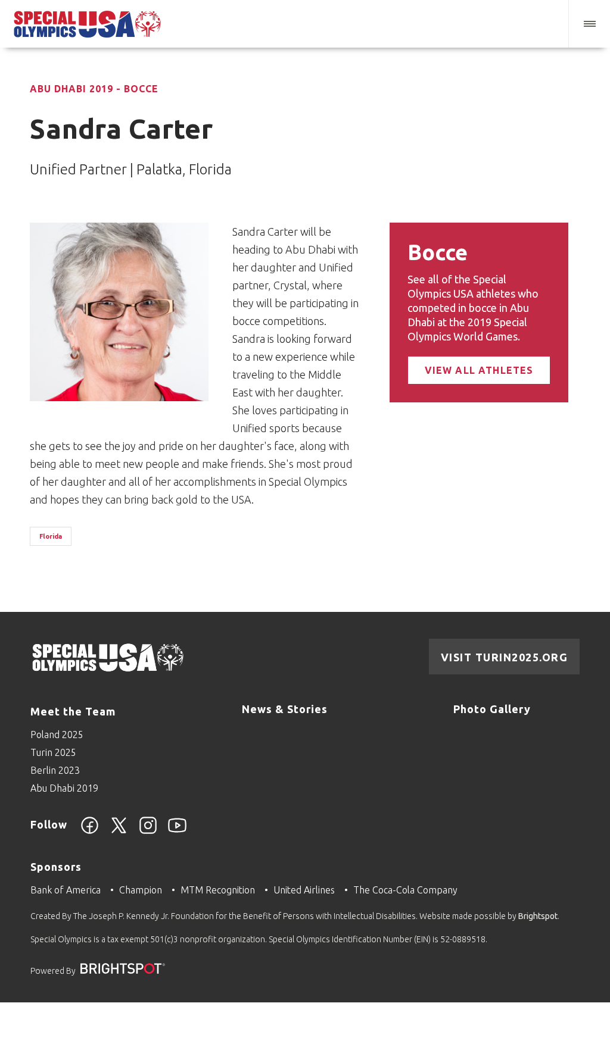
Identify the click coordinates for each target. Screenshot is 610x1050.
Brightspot (538, 916)
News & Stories (285, 709)
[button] (589, 24)
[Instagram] (148, 832)
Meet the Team (73, 711)
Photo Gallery (492, 709)
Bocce (437, 252)
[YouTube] (177, 832)
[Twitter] (118, 832)
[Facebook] (89, 832)
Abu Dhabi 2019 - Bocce (94, 88)
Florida (50, 536)
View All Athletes (479, 370)
